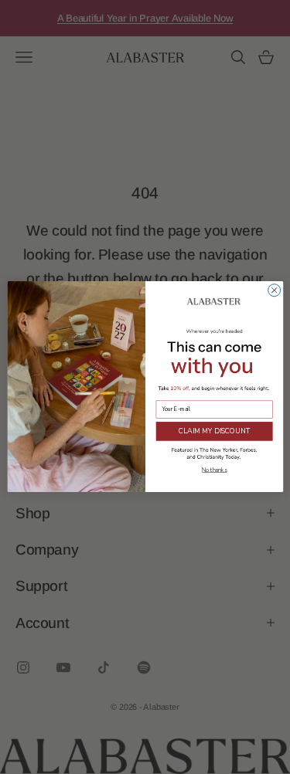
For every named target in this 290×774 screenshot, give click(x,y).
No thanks (214, 470)
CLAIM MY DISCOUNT (213, 431)
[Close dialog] (274, 290)
